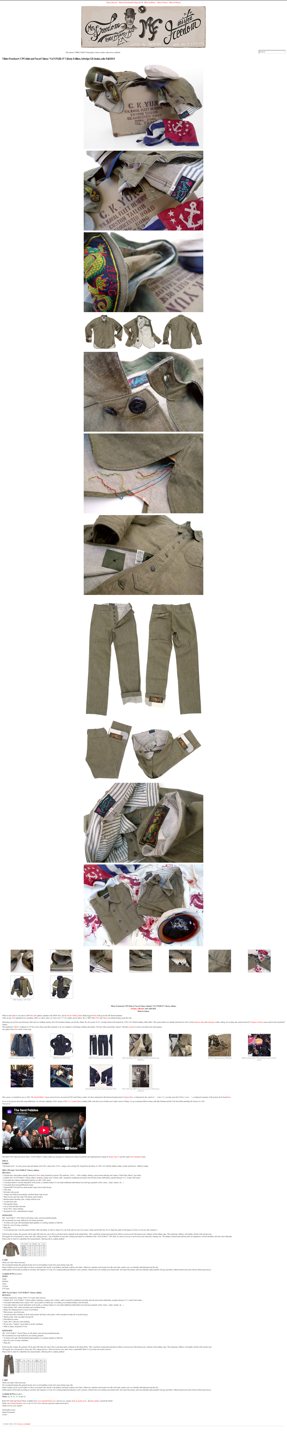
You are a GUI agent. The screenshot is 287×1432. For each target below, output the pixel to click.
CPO (97, 1018)
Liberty (16, 1027)
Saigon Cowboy (257, 1022)
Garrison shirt (199, 1022)
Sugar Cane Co (114, 1156)
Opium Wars (128, 1097)
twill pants (211, 1022)
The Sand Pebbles (37, 1097)
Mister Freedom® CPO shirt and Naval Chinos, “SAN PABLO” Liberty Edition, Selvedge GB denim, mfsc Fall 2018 (58, 59)
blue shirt (33, 1015)
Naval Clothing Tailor (74, 1015)
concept (131, 1027)
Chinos (105, 1018)
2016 (14, 1018)
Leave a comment (24, 1424)
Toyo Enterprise (136, 1156)
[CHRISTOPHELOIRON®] (143, 26)
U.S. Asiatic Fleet (73, 1101)
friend (94, 1015)
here (229, 1097)
